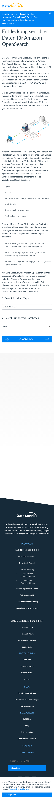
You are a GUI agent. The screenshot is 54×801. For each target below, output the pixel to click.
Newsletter (27, 753)
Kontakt (27, 679)
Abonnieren (15, 768)
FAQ (27, 726)
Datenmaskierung (27, 570)
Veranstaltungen (27, 666)
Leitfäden (27, 719)
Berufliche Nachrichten (27, 693)
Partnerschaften (27, 673)
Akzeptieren (11, 795)
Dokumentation (27, 732)
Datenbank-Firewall (27, 563)
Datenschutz (43, 534)
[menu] (50, 5)
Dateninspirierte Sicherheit (27, 608)
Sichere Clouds (27, 627)
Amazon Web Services (27, 640)
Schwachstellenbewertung (27, 602)
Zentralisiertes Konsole (27, 739)
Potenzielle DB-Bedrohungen (27, 700)
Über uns (27, 660)
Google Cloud (27, 647)
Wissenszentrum (27, 706)
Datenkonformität (27, 595)
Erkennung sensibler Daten (27, 589)
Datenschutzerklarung (19, 789)
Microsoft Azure (27, 634)
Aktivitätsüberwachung (27, 557)
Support (27, 746)
